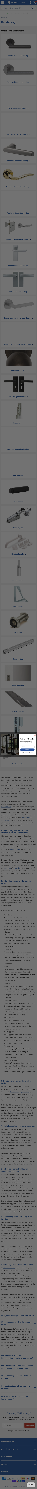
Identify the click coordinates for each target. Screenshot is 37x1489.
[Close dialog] (35, 735)
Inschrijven (27, 749)
